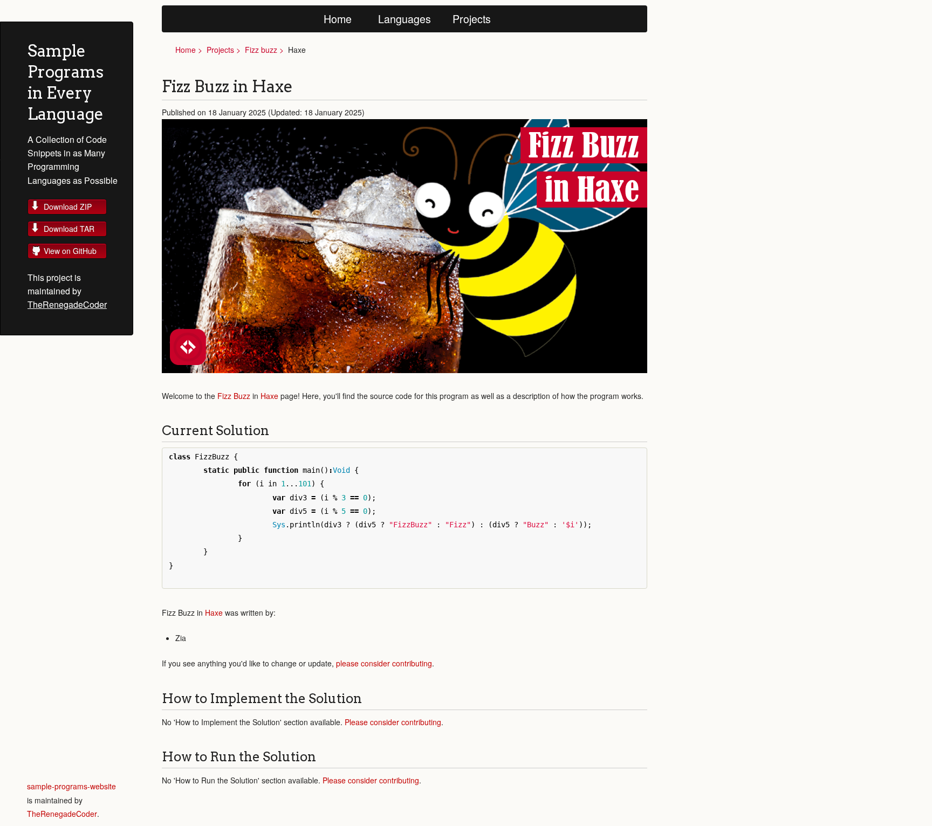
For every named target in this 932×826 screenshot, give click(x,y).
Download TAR (69, 228)
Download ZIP (68, 206)
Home (338, 18)
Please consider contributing (393, 722)
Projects (472, 18)
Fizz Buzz (233, 395)
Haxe (269, 395)
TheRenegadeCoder (67, 304)
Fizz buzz (261, 49)
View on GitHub (70, 250)
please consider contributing (384, 663)
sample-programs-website (71, 786)
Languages (404, 18)
